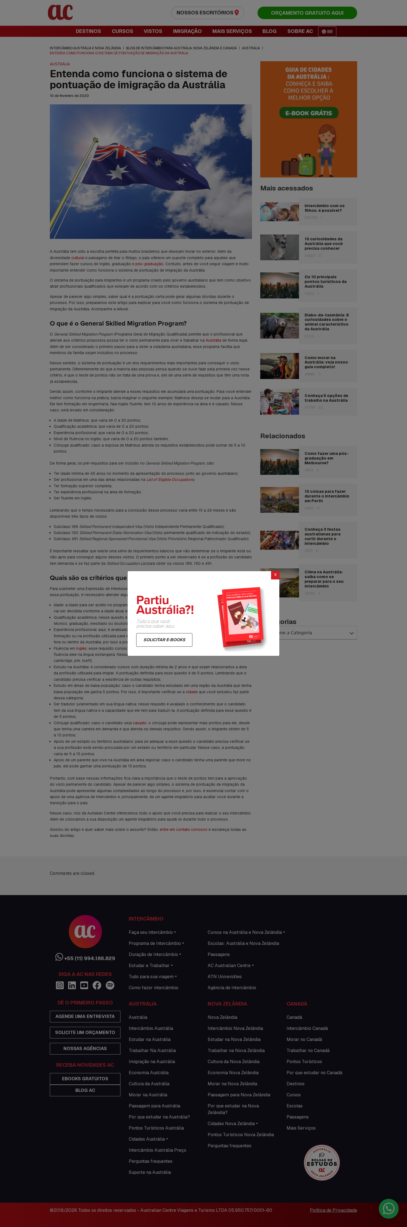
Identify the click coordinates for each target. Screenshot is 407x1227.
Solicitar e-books (164, 640)
